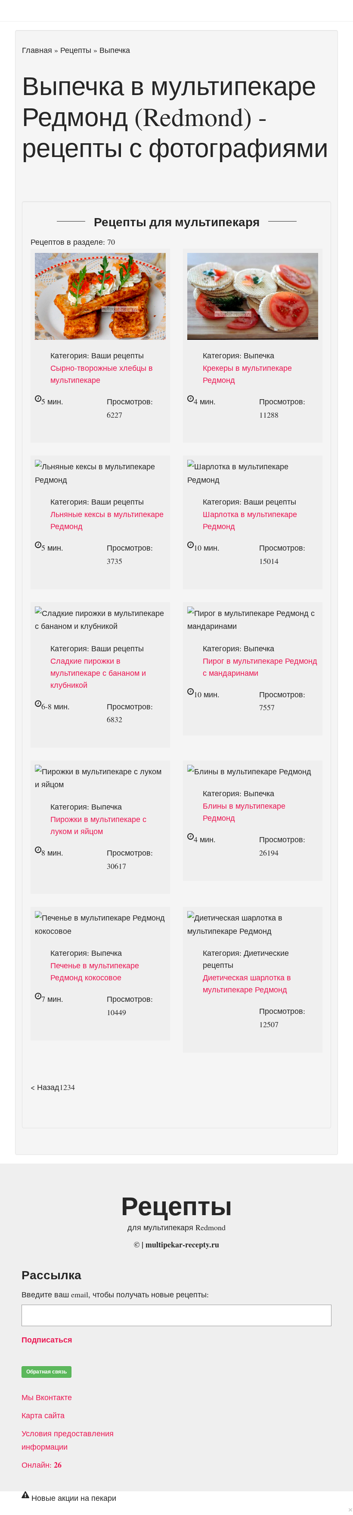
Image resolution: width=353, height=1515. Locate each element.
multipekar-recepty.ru (182, 1244)
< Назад (45, 1087)
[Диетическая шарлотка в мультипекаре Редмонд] (252, 917)
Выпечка (259, 355)
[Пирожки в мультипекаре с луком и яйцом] (100, 771)
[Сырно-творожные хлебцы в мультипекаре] (100, 259)
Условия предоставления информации (68, 1440)
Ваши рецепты (117, 355)
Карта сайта (44, 1415)
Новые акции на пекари (73, 1498)
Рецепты (75, 50)
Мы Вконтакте (48, 1397)
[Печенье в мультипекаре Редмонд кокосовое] (100, 917)
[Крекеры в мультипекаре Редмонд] (252, 259)
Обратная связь (46, 1371)
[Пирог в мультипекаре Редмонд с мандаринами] (252, 613)
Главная (37, 50)
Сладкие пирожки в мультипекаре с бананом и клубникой (98, 673)
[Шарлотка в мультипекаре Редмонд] (252, 466)
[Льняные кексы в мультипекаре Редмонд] (100, 466)
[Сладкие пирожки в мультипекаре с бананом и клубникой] (100, 613)
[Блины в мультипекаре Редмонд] (249, 771)
